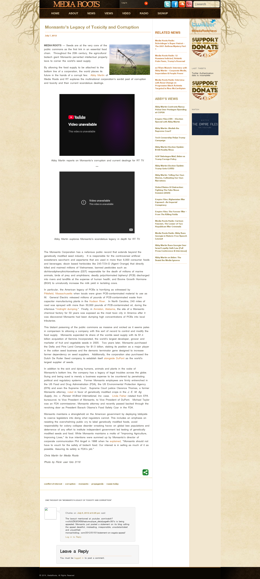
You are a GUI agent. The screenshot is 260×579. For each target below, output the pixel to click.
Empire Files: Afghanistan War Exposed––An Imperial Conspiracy (170, 202)
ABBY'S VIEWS (166, 99)
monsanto (83, 483)
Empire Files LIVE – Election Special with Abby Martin (169, 120)
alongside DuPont (114, 358)
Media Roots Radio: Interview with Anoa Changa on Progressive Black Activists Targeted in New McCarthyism (170, 84)
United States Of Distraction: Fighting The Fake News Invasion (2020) (169, 190)
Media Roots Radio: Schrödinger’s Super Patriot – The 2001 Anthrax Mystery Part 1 (170, 44)
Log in (124, 3)
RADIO (144, 13)
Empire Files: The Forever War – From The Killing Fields (171, 213)
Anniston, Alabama (104, 308)
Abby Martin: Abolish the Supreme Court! (167, 129)
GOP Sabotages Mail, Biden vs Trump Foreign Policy (170, 157)
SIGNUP (163, 13)
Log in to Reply (73, 537)
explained (115, 441)
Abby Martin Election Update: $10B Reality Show (169, 148)
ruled (70, 391)
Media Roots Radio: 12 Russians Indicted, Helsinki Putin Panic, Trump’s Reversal (170, 58)
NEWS (91, 13)
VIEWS (109, 13)
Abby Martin (98, 75)
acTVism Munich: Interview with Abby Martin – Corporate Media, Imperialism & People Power (171, 70)
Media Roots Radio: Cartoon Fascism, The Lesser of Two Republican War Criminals (169, 224)
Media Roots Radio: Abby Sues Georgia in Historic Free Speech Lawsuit (171, 236)
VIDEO (126, 13)
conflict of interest (53, 483)
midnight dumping (67, 308)
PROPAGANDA (97, 483)
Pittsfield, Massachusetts (58, 293)
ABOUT (73, 13)
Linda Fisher (119, 395)
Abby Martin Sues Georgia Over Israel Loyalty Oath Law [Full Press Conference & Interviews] (171, 248)
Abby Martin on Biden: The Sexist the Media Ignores (168, 259)
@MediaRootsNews (204, 30)
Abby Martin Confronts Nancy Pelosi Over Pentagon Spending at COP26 (170, 109)
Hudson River (97, 301)
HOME (55, 13)
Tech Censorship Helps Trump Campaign (170, 139)
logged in (79, 558)
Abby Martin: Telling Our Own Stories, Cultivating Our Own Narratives (169, 178)
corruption (70, 483)
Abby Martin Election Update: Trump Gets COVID (169, 167)
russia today (112, 483)
